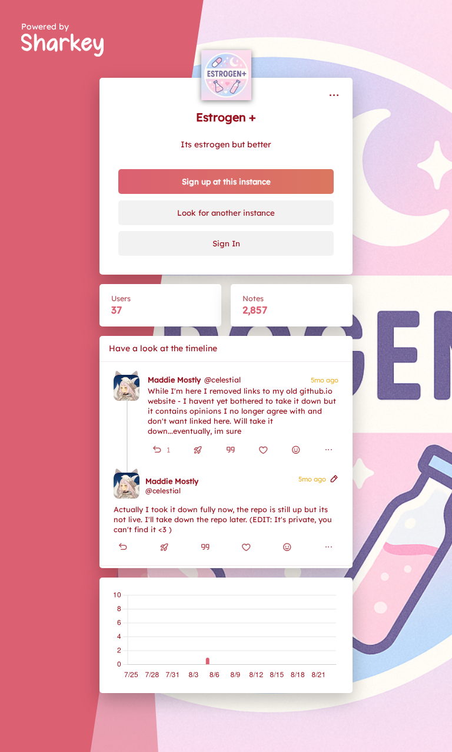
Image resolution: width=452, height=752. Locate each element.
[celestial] (126, 388)
